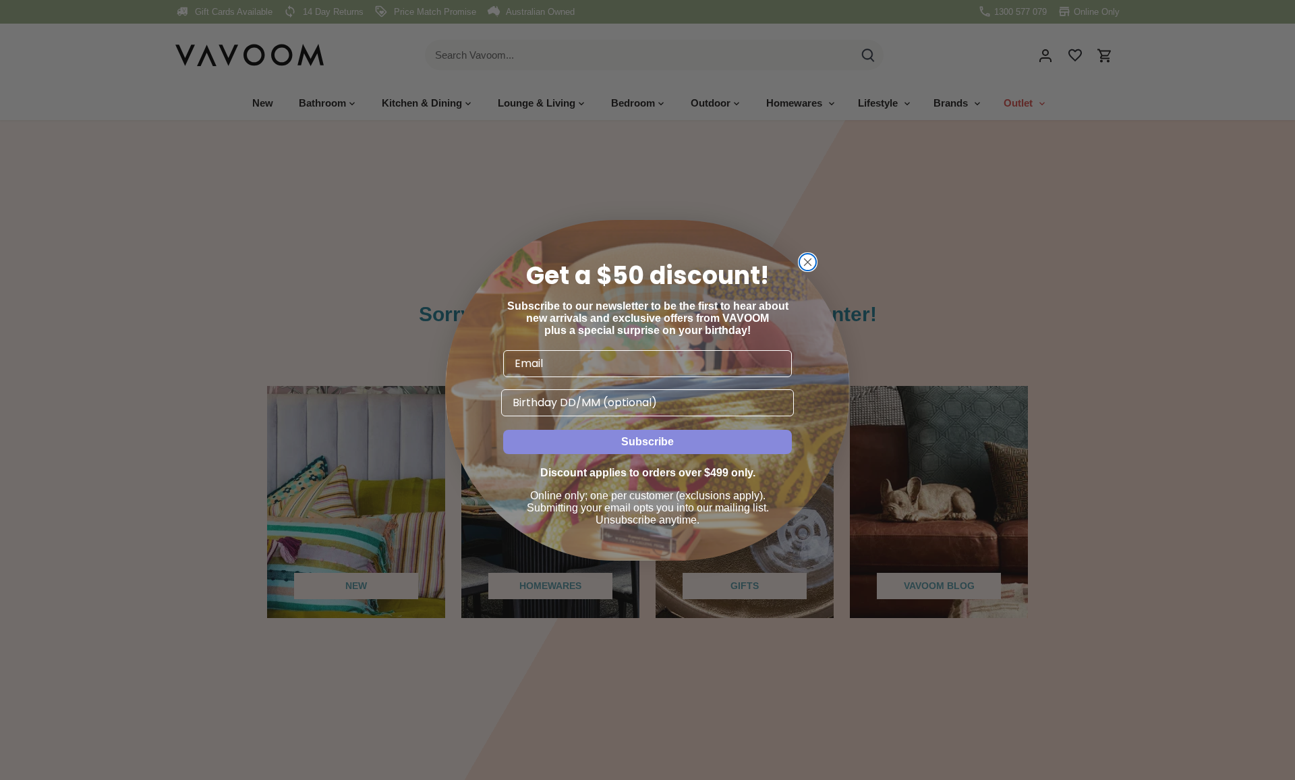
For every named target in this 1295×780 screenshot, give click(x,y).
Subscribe (647, 441)
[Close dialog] (807, 262)
